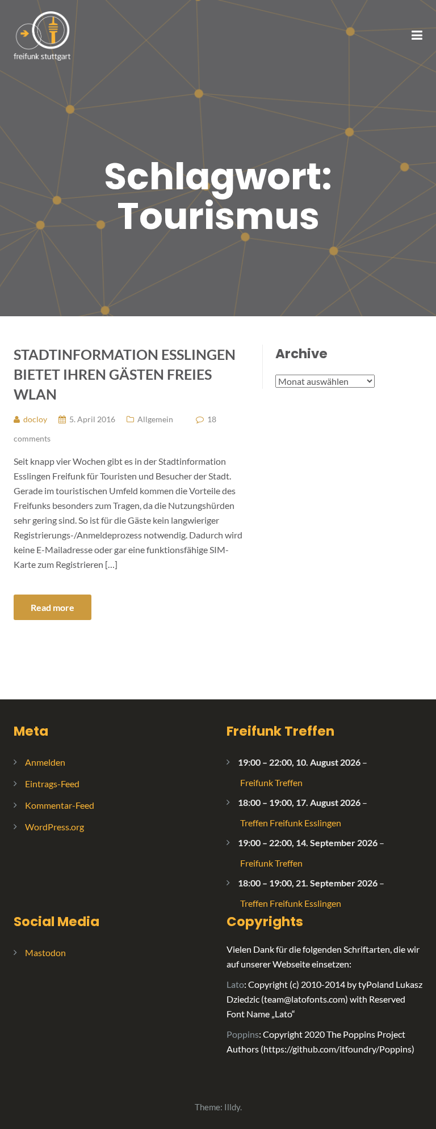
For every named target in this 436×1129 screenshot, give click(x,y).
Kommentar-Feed (59, 805)
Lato (235, 984)
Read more (52, 607)
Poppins (243, 1034)
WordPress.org (54, 826)
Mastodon (45, 952)
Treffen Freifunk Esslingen (290, 822)
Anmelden (45, 762)
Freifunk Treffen (280, 731)
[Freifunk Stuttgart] (42, 34)
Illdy (232, 1107)
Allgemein (155, 419)
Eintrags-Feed (52, 783)
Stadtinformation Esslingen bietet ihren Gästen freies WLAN (125, 374)
